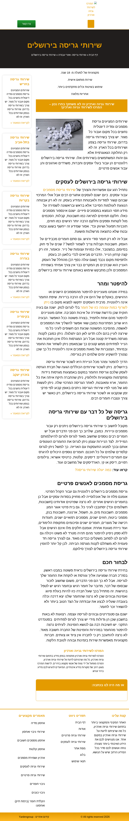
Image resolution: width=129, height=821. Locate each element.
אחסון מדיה (38, 723)
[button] (91, 24)
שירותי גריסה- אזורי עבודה (72, 55)
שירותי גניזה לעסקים (32, 766)
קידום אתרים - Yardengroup (34, 816)
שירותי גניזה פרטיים (33, 775)
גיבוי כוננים (38, 792)
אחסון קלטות (37, 749)
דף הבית (93, 55)
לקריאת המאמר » (20, 122)
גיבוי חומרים (37, 783)
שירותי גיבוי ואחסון (33, 731)
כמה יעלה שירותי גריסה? (93, 470)
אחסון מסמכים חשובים (31, 740)
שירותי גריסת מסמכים (59, 190)
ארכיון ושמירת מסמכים (31, 757)
